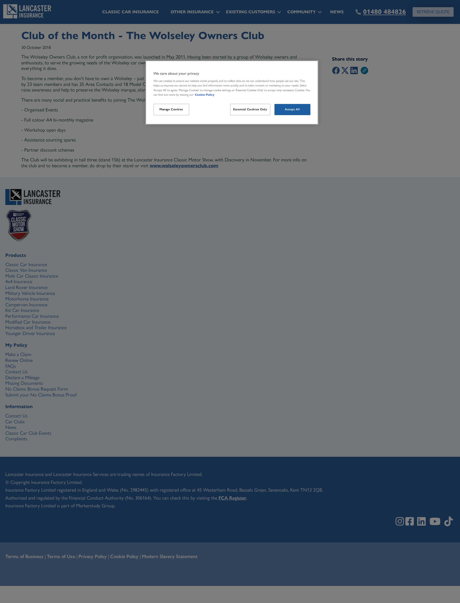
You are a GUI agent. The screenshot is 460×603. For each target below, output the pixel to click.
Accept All (292, 109)
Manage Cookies (171, 109)
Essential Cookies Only (250, 109)
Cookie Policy (204, 95)
